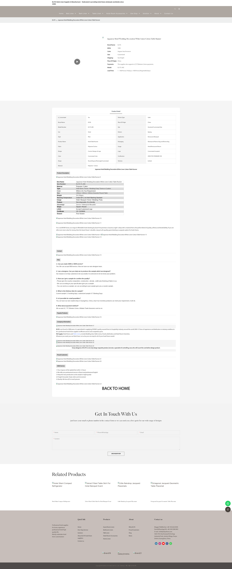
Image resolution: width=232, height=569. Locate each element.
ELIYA (54, 20)
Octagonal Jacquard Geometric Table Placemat (163, 501)
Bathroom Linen (108, 530)
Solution (80, 533)
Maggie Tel (166, 527)
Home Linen (107, 539)
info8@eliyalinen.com (165, 531)
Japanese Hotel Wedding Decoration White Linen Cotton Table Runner (79, 20)
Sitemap (122, 565)
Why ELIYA (132, 527)
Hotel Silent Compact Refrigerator (61, 501)
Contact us (81, 541)
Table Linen (76, 334)
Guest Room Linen (108, 527)
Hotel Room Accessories (110, 536)
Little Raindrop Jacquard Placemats (127, 501)
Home (79, 527)
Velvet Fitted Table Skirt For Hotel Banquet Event (98, 501)
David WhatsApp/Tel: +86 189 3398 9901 (166, 529)
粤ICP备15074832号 (131, 565)
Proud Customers (134, 530)
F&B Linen (106, 533)
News (130, 536)
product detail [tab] (116, 111)
